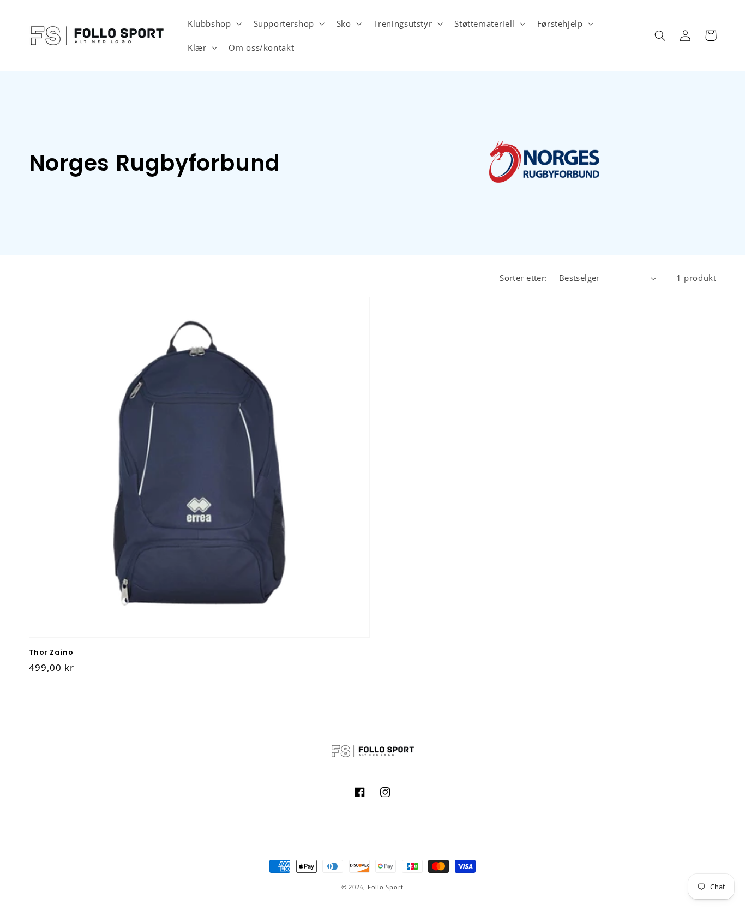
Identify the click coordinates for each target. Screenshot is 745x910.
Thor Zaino (51, 652)
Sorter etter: (523, 277)
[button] (214, 23)
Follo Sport (386, 887)
